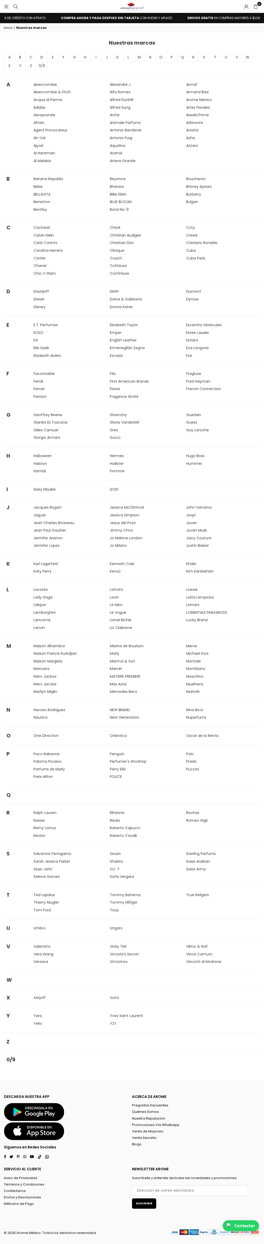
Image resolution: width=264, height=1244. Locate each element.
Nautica (40, 717)
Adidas (39, 107)
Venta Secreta (144, 1137)
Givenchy (118, 414)
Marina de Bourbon (127, 646)
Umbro (40, 928)
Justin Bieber (197, 545)
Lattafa (116, 589)
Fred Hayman (198, 381)
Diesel (39, 299)
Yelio (38, 1023)
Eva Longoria (197, 347)
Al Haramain (44, 153)
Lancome (42, 620)
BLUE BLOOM (120, 201)
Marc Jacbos (45, 676)
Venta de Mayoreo (147, 1131)
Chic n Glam (45, 273)
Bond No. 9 (119, 209)
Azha (190, 137)
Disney (39, 306)
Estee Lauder (197, 332)
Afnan (39, 122)
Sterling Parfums (201, 853)
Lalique (40, 604)
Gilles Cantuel (46, 430)
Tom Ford (42, 910)
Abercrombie (45, 84)
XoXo (114, 997)
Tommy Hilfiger (123, 902)
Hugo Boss (195, 455)
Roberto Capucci (125, 827)
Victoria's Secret (124, 954)
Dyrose (192, 299)
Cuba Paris (195, 258)
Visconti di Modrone (203, 961)
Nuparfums (196, 717)
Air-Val (39, 137)
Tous (114, 910)
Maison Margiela (48, 661)
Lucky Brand (197, 620)
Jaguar (40, 515)
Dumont (193, 291)
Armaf (191, 84)
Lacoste (41, 589)
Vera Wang (43, 954)
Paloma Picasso (48, 761)
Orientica (118, 735)
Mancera (42, 668)
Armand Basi (197, 92)
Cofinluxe (118, 265)
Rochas (192, 812)
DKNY (114, 291)
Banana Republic (48, 178)
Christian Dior (122, 242)
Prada (191, 761)
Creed (191, 235)
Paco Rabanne (47, 754)
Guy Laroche (197, 430)
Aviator (192, 130)
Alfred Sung (120, 107)
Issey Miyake (45, 489)
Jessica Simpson (124, 515)
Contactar (244, 1226)
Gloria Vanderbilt (124, 422)
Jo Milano (118, 545)
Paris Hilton (43, 776)
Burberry (193, 194)
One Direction (46, 735)
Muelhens (194, 684)
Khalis (191, 563)
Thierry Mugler (46, 902)
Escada (116, 355)
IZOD (114, 489)
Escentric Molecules (204, 324)
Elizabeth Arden (47, 355)
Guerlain (193, 414)
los (56, 1232)
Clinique (117, 250)
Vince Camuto (199, 954)
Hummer (194, 463)
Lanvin (39, 627)
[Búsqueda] (15, 6)
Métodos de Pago (19, 1203)
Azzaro (192, 145)
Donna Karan (121, 306)
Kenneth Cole (122, 563)
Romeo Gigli (197, 820)
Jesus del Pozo (123, 522)
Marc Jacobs (45, 684)
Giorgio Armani (47, 437)
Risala (115, 820)
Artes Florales (198, 107)
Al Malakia (42, 160)
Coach (116, 258)
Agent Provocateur (51, 130)
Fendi (38, 381)
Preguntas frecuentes (150, 1105)
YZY (113, 1023)
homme (117, 471)
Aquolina (117, 145)
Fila (113, 373)
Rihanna (117, 812)
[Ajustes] (246, 6)
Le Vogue (118, 612)
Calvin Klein (44, 235)
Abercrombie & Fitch (52, 92)
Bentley (40, 209)
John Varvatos (199, 507)
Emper (115, 332)
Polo (190, 754)
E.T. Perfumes (46, 324)
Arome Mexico (199, 99)
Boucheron (196, 178)
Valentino (42, 946)
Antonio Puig (121, 137)
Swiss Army (196, 869)
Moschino (194, 676)
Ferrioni (40, 396)
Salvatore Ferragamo (52, 853)
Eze (189, 355)
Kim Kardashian (200, 571)
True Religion (197, 894)
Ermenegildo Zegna (127, 347)
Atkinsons (194, 122)
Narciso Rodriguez (49, 709)
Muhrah (193, 691)
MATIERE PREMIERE (125, 676)
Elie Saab (41, 347)
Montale (193, 661)
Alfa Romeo (120, 92)
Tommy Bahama (125, 894)
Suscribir (144, 1203)
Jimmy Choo (121, 530)
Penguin (117, 754)
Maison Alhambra (49, 646)
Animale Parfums (125, 122)
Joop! (191, 515)
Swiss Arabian (198, 861)
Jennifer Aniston (48, 538)
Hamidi (40, 471)
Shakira (116, 861)
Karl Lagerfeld (46, 563)
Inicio (8, 28)
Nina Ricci (194, 709)
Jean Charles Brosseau (54, 522)
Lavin (114, 597)
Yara (38, 1015)
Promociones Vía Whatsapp (155, 1124)
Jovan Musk (196, 530)
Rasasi (39, 820)
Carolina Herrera (48, 250)
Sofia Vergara (122, 876)
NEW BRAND (120, 709)
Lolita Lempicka (200, 597)
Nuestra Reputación (148, 1118)
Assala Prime (197, 114)
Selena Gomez (47, 876)
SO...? (114, 869)
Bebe (38, 186)
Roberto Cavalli (123, 835)
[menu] (6, 6)
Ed (36, 340)
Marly (114, 653)
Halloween (43, 455)
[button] (255, 6)
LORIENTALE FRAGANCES (206, 612)
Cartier (40, 258)
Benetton (42, 201)
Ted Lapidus (44, 894)
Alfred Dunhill (121, 99)
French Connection (203, 388)
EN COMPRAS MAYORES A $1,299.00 (218, 18)
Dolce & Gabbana (126, 299)
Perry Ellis (118, 769)
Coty (190, 227)
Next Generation (124, 717)
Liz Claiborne (121, 627)
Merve (191, 646)
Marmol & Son (122, 661)
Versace (41, 961)
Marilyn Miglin (45, 691)
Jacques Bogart (48, 507)
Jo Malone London (126, 538)
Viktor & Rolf (197, 946)
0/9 (42, 65)
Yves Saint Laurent (126, 1015)
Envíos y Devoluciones (22, 1197)
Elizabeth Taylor (124, 324)
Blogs (136, 1144)
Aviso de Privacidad (20, 1177)
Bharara (117, 186)
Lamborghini (45, 612)
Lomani (192, 604)
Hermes (117, 455)
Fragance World (124, 396)
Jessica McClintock (127, 507)
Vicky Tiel (118, 946)
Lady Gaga (43, 597)
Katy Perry (43, 571)
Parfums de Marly (49, 769)
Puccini (192, 769)
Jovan (191, 522)
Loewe (191, 589)
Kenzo (115, 571)
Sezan (115, 853)
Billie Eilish (118, 194)
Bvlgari (192, 201)
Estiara (192, 340)
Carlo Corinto (45, 242)
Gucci (115, 437)
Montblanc (195, 668)
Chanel (40, 265)
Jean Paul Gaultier (50, 530)
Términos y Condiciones (24, 1184)
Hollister (117, 463)
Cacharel (42, 227)
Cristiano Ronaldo (202, 242)
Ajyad (38, 145)
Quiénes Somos (145, 1111)
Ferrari (39, 388)
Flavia (115, 388)
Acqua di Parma (48, 99)
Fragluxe (193, 373)
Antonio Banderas (126, 130)
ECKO (38, 332)
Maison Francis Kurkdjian (55, 653)
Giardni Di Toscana (50, 422)
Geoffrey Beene (48, 414)
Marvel (116, 668)
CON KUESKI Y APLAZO (107, 18)
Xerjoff (40, 997)
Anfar (115, 114)
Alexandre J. (120, 84)
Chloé (115, 227)
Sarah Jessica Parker (52, 861)
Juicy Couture (198, 538)
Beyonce (118, 178)
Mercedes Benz (123, 691)
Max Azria (118, 684)
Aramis (116, 153)
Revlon (39, 835)
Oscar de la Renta (202, 735)
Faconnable (44, 373)
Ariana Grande (123, 160)
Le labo (116, 604)
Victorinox (119, 961)
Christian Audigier (125, 235)
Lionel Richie (120, 620)
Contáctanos (15, 1190)
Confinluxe (119, 273)
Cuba (191, 250)
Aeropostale (44, 114)
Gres (114, 430)
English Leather (123, 340)
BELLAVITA (42, 194)
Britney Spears (199, 186)
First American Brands (129, 381)
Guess (191, 422)
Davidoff (41, 291)
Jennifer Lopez (47, 545)
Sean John (43, 869)
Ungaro (116, 928)
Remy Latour (45, 827)
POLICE (116, 776)
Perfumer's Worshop (128, 761)
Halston (40, 463)
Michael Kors (197, 653)
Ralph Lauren (45, 812)
